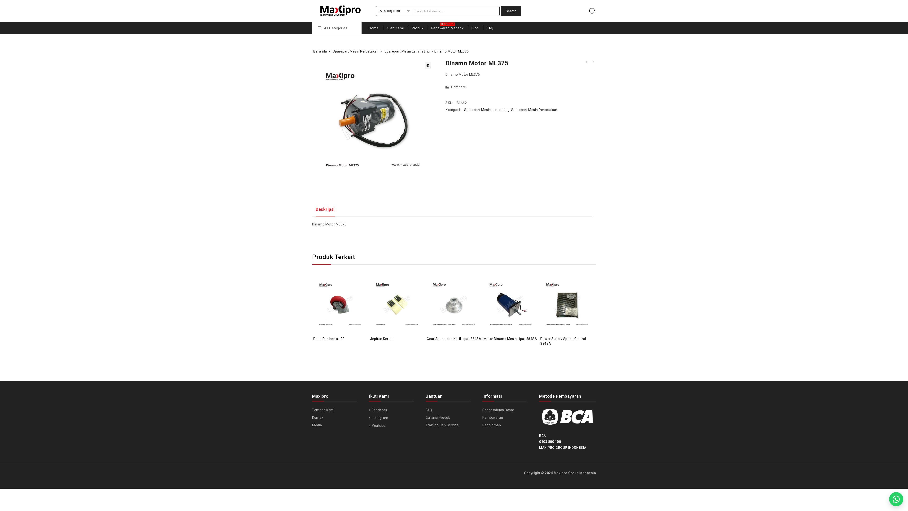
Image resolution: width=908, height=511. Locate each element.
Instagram (379, 418)
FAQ (490, 28)
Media (317, 425)
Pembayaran (492, 417)
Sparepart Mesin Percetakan (356, 51)
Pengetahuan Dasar (498, 410)
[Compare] (335, 293)
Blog (475, 28)
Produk (417, 28)
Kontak (317, 417)
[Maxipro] (340, 10)
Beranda (320, 51)
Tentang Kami (323, 410)
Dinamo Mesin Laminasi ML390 (586, 62)
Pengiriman (491, 425)
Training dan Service (442, 425)
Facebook (379, 410)
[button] (428, 65)
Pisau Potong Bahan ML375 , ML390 (592, 62)
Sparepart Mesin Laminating (407, 51)
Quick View (345, 293)
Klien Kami (395, 28)
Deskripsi (325, 209)
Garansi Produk (438, 417)
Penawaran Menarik (447, 28)
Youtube (378, 425)
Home (374, 28)
